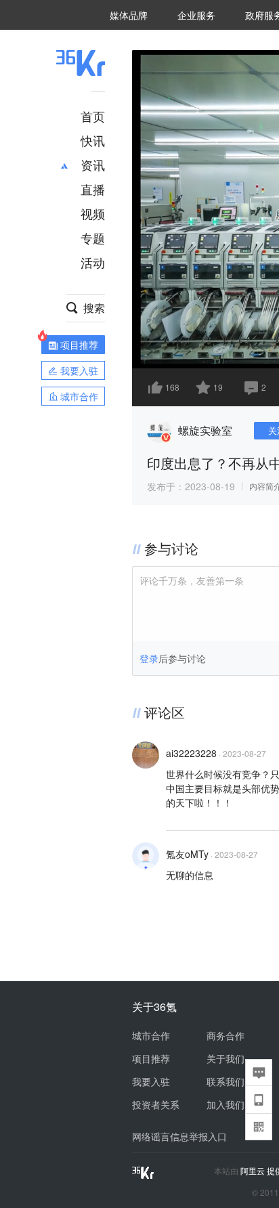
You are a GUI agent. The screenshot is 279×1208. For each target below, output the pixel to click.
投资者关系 (155, 1104)
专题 (93, 237)
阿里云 (253, 1171)
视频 (93, 213)
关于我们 (225, 1058)
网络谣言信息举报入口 (179, 1136)
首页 (93, 116)
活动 (93, 262)
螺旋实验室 (205, 430)
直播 (93, 189)
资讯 (93, 164)
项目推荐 (151, 1058)
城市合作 (151, 1035)
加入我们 (225, 1104)
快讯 (93, 140)
